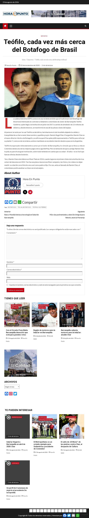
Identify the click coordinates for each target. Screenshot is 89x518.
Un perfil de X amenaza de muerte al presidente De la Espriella (17, 490)
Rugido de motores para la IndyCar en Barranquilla (44, 331)
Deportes (44, 36)
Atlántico (42, 417)
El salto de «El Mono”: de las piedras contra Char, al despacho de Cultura (71, 444)
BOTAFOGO (12, 207)
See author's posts (33, 185)
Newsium (55, 515)
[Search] (85, 26)
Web (8, 277)
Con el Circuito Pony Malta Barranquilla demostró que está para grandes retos (17, 332)
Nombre (10, 262)
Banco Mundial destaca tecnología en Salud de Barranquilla (21, 214)
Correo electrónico (14, 270)
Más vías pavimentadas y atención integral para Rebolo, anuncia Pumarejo (67, 214)
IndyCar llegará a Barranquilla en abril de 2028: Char (16, 444)
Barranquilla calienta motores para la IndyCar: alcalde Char (71, 332)
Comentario (12, 233)
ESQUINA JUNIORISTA (45, 419)
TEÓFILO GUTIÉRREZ (39, 207)
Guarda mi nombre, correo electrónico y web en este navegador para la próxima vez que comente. (45, 285)
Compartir (30, 202)
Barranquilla (16, 305)
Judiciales (15, 463)
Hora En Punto (12, 65)
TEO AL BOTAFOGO (24, 207)
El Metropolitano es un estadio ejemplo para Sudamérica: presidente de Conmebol (43, 445)
